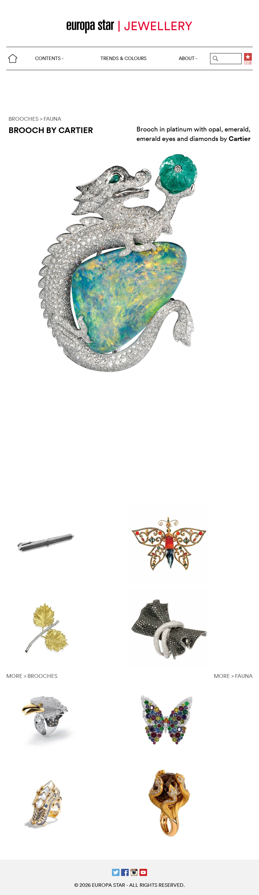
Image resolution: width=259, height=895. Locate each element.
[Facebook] (125, 871)
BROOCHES (24, 118)
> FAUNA (50, 118)
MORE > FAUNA (233, 676)
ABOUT (187, 58)
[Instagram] (134, 871)
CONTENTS (48, 58)
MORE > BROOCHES (31, 676)
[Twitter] (116, 871)
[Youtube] (143, 871)
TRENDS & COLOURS (123, 58)
